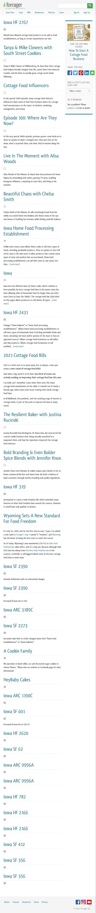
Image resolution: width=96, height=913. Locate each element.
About (7, 902)
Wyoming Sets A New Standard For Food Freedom (32, 518)
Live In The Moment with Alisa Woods (31, 158)
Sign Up (87, 12)
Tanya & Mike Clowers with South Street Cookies (28, 50)
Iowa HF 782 (15, 797)
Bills (29, 12)
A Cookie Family (18, 651)
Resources (26, 902)
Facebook (69, 72)
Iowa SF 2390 (16, 566)
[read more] (14, 264)
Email (92, 72)
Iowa (8, 273)
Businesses (39, 12)
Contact (16, 902)
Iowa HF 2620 (16, 733)
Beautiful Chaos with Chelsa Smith (29, 196)
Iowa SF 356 (14, 860)
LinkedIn (86, 72)
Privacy (45, 902)
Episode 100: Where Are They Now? (30, 120)
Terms (36, 902)
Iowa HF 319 (15, 487)
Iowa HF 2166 (16, 813)
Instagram (83, 902)
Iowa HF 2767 (16, 22)
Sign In (76, 12)
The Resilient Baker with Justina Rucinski (32, 417)
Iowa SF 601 (14, 711)
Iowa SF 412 (14, 844)
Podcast (51, 12)
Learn (61, 12)
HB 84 (42, 543)
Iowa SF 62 (13, 749)
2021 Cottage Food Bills (25, 355)
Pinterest (81, 72)
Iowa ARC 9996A (19, 765)
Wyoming (56, 534)
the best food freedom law (37, 550)
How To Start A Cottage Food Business (79, 54)
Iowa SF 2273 (16, 626)
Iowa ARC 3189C (18, 610)
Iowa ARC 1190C (18, 696)
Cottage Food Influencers (26, 85)
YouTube (89, 902)
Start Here (10, 12)
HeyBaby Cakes (17, 680)
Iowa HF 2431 (16, 312)
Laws (21, 12)
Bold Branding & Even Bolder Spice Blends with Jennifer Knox (32, 455)
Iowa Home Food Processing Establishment (29, 231)
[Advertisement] (78, 128)
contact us (72, 108)
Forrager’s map (22, 534)
